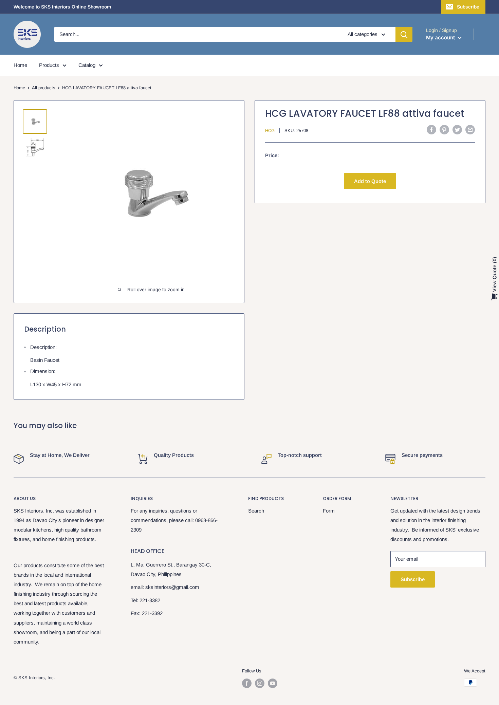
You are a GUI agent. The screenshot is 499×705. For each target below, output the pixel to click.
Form (329, 511)
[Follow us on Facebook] (247, 683)
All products (43, 87)
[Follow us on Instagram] (259, 683)
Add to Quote (370, 181)
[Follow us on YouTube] (272, 683)
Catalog (86, 65)
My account (441, 37)
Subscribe (468, 7)
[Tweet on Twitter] (457, 129)
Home (20, 65)
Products (49, 65)
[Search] (403, 34)
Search (256, 511)
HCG (270, 130)
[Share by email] (470, 129)
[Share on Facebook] (431, 129)
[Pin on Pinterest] (444, 129)
